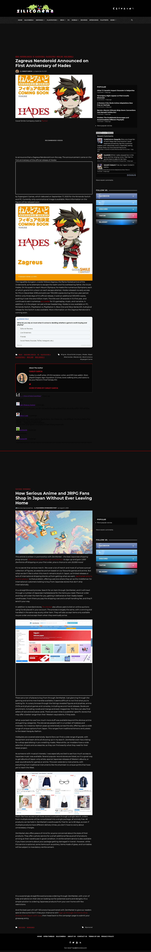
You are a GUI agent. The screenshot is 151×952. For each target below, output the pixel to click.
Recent (104, 133)
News (17, 56)
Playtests (104, 20)
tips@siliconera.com (79, 948)
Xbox (62, 20)
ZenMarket (47, 607)
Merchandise (69, 357)
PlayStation (52, 20)
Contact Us (82, 936)
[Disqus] (53, 418)
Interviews (93, 20)
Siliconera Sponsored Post (46, 508)
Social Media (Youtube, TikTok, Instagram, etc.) (37, 341)
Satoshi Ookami (110, 165)
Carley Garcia (27, 71)
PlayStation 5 (51, 56)
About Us (72, 936)
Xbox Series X (68, 56)
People (99, 133)
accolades (45, 301)
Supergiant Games (86, 359)
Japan (90, 354)
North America (87, 357)
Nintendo (39, 20)
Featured (18, 489)
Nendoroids (78, 357)
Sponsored (27, 489)
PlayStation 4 (40, 56)
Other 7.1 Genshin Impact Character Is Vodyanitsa (115, 90)
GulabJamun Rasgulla (112, 139)
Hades (85, 354)
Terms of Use (94, 936)
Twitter (45, 121)
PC (69, 20)
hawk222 (107, 155)
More (112, 20)
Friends (23, 337)
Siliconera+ (29, 20)
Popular (110, 133)
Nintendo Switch (26, 56)
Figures (64, 354)
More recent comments (104, 180)
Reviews (84, 20)
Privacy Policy (107, 936)
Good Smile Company (75, 354)
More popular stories (104, 126)
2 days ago (130, 161)
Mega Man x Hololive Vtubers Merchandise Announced (113, 149)
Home (20, 20)
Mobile (74, 20)
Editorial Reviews (26, 329)
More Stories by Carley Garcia (43, 388)
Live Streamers (25, 333)
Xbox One (59, 56)
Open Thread (48, 936)
